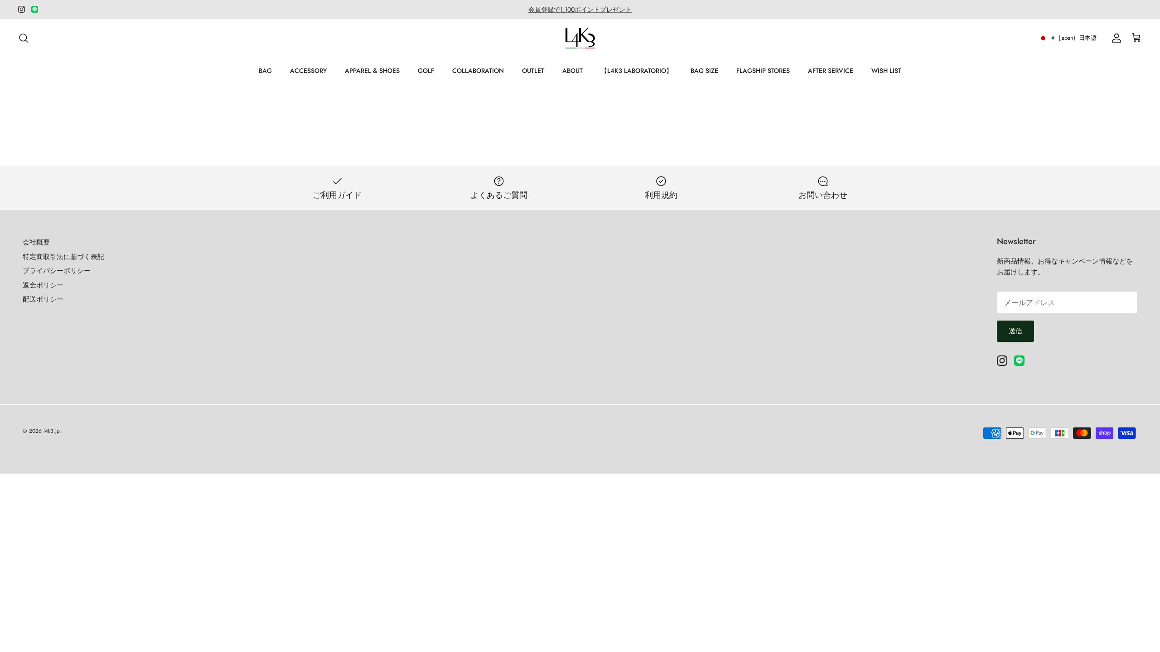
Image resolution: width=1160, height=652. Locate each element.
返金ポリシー (43, 285)
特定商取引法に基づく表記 (63, 257)
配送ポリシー (43, 299)
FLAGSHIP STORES (763, 70)
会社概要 (36, 242)
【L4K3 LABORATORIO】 (636, 70)
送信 (1015, 331)
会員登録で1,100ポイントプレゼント (580, 9)
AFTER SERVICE (830, 70)
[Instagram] (21, 9)
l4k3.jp (51, 431)
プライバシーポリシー (57, 271)
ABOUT (572, 70)
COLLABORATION (478, 70)
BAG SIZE (704, 70)
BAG (265, 70)
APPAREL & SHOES (372, 70)
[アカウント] (1114, 38)
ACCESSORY (308, 70)
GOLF (426, 70)
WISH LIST (886, 70)
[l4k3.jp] (580, 38)
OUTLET (533, 70)
